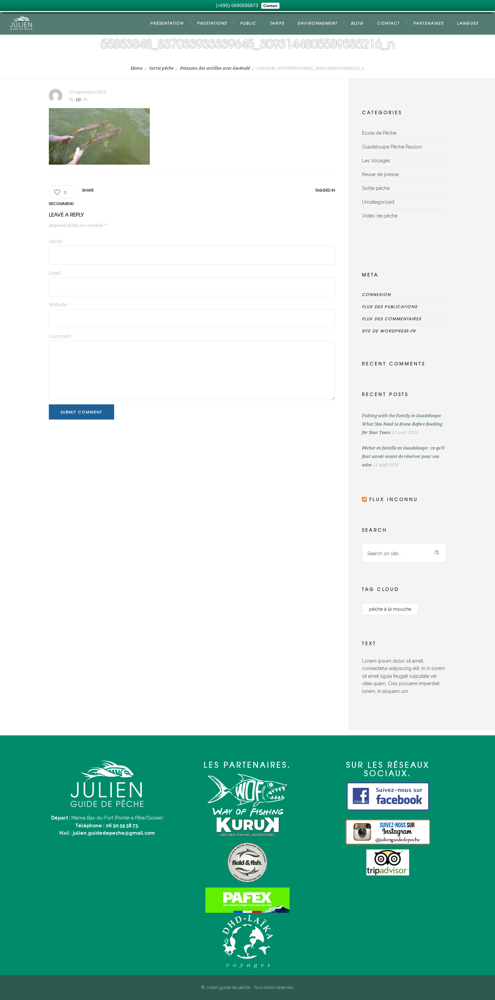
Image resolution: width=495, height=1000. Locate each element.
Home (136, 68)
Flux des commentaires (391, 318)
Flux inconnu (393, 499)
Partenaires (428, 23)
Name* (56, 241)
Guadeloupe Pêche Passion (392, 146)
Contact (388, 23)
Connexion (376, 294)
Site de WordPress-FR (389, 330)
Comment (60, 336)
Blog (357, 23)
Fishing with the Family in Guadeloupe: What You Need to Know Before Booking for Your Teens (402, 424)
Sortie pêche (161, 68)
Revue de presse (380, 174)
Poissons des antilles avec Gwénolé (215, 68)
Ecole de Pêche (379, 133)
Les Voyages (376, 160)
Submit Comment (81, 411)
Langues (467, 23)
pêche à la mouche (390, 609)
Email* (55, 273)
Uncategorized (378, 202)
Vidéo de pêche (379, 216)
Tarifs (277, 23)
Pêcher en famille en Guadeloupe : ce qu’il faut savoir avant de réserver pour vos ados (403, 456)
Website (58, 304)
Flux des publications (389, 306)
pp (78, 99)
